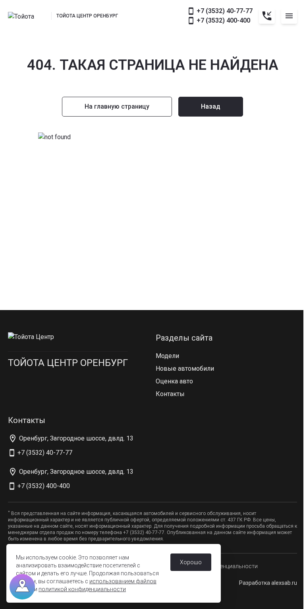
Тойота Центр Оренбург (68, 362)
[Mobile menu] (289, 16)
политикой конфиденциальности (82, 589)
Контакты (170, 394)
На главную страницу (117, 106)
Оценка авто (174, 381)
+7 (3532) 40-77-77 (225, 11)
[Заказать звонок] (267, 16)
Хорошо (191, 562)
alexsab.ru (284, 583)
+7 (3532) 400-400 (223, 20)
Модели (167, 356)
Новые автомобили (185, 368)
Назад (210, 106)
